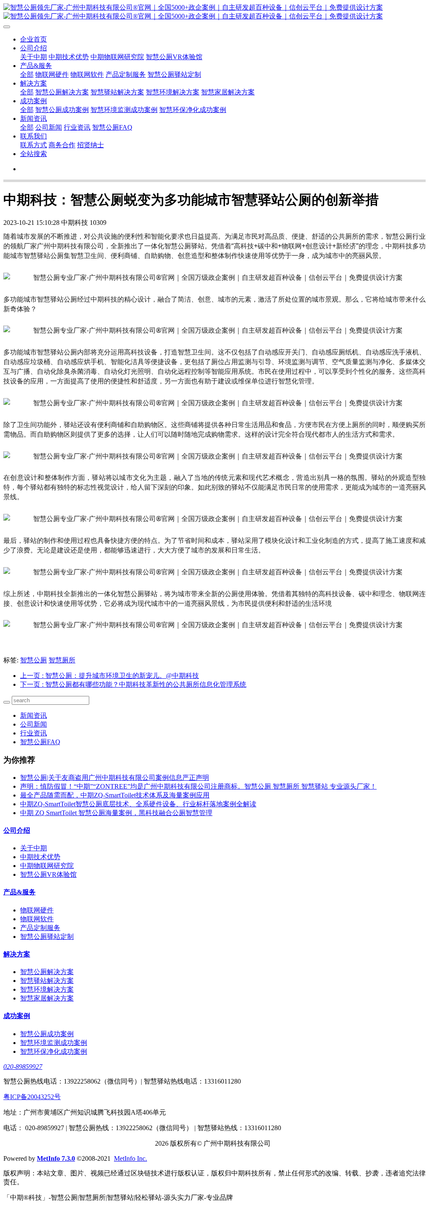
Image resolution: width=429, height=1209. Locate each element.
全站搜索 (33, 153)
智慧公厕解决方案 (62, 92)
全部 (27, 74)
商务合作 (62, 145)
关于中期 (33, 56)
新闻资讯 (33, 118)
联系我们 (33, 136)
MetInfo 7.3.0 (56, 1158)
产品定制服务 (126, 74)
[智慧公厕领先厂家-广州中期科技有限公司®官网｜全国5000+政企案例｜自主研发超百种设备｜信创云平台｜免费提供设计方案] (214, 12)
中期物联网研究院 (117, 56)
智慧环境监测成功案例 (124, 109)
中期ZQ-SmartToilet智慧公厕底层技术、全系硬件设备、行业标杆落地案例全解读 (138, 804)
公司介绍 (33, 48)
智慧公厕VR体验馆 (174, 56)
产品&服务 (36, 65)
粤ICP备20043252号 (32, 1096)
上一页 (109, 675)
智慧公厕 (33, 660)
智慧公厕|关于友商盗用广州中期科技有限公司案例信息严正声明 (114, 777)
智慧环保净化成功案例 (192, 109)
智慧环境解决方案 (172, 92)
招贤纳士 (90, 145)
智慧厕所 (62, 660)
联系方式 (33, 145)
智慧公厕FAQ (112, 127)
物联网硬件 (52, 74)
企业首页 (33, 39)
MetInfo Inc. (130, 1158)
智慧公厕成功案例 (62, 109)
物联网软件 (87, 74)
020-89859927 (22, 1066)
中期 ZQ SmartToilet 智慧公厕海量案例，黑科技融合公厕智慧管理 (116, 812)
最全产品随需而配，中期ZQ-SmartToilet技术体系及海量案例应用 (114, 795)
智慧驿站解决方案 (117, 92)
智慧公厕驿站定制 (174, 74)
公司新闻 (48, 127)
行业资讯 (77, 127)
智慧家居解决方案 (228, 92)
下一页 (133, 684)
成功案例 (33, 100)
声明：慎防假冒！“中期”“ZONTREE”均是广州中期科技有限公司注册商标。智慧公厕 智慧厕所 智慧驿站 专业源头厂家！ (198, 786)
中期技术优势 (69, 56)
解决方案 (33, 83)
